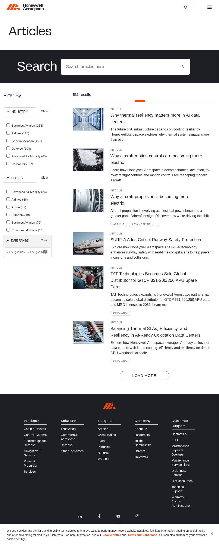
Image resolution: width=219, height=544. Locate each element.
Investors (141, 457)
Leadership (142, 435)
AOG (175, 440)
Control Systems (35, 435)
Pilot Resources (182, 481)
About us (141, 429)
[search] (182, 66)
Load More (144, 375)
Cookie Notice (112, 535)
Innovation (121, 313)
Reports (103, 453)
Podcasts (104, 447)
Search (189, 7)
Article (118, 224)
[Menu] (209, 7)
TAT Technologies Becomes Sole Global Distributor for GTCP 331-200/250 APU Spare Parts (153, 280)
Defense (66, 445)
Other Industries (72, 451)
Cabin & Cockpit (35, 429)
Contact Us (179, 434)
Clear (44, 111)
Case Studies (107, 435)
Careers (140, 451)
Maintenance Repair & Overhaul (180, 450)
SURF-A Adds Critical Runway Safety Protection (155, 239)
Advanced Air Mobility (145, 224)
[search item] (88, 119)
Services (30, 472)
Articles (103, 429)
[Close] (212, 533)
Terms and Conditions (142, 535)
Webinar (103, 459)
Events (102, 441)
